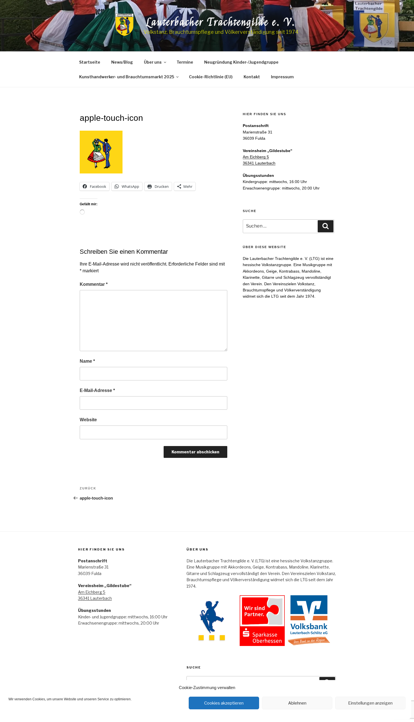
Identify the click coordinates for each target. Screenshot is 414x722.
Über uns (153, 62)
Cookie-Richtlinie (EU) (211, 76)
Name (87, 361)
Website (88, 419)
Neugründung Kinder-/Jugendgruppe (241, 62)
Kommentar (94, 284)
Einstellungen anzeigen (370, 703)
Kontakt (252, 76)
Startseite (89, 62)
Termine (185, 62)
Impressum (282, 76)
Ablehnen (297, 703)
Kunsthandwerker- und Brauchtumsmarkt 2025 (126, 76)
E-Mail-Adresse (97, 390)
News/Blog (122, 62)
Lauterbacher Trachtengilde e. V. (221, 22)
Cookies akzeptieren (224, 703)
